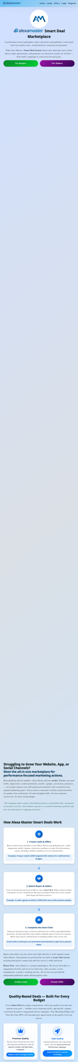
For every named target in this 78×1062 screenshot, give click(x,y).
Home (42, 3)
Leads (49, 3)
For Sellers (57, 63)
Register (72, 3)
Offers (57, 3)
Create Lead (21, 982)
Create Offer (57, 982)
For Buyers (20, 63)
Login (64, 3)
